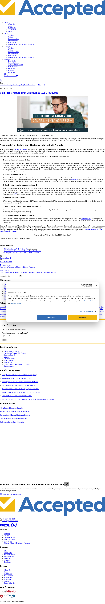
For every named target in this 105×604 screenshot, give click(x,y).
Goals (6, 33)
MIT (15, 194)
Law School (12, 42)
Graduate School (13, 39)
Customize (51, 317)
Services (7, 46)
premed (100, 314)
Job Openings (8, 575)
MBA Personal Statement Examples (11, 408)
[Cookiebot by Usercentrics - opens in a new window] (83, 285)
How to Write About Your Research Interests (16, 378)
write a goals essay (21, 149)
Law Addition (8, 360)
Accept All (82, 317)
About (6, 22)
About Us (11, 24)
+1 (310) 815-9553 (8, 519)
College (10, 37)
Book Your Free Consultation (11, 494)
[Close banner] (96, 285)
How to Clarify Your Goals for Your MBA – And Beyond (22, 251)
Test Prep (11, 35)
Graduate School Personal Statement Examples (15, 415)
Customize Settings (86, 311)
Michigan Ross (3, 314)
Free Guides (12, 61)
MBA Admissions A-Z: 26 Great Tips (16, 249)
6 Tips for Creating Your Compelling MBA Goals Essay (18, 85)
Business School (13, 41)
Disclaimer (7, 581)
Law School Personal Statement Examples (13, 418)
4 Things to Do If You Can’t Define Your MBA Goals (21, 253)
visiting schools (86, 219)
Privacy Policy (9, 577)
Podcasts (11, 70)
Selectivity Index (13, 63)
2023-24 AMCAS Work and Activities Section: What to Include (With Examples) (28, 399)
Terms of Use (8, 579)
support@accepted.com (10, 521)
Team (10, 26)
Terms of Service (9, 583)
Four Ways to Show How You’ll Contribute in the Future (20, 382)
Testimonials (12, 29)
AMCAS (2, 307)
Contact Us (11, 31)
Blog (5, 74)
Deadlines (11, 72)
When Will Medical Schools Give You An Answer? (18, 385)
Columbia (74, 180)
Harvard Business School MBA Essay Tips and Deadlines (20, 389)
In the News (12, 28)
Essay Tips (11, 68)
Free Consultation (10, 76)
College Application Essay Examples (12, 422)
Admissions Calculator (15, 65)
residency (2, 316)
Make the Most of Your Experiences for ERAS (17, 396)
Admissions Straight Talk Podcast (15, 353)
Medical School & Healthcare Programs (21, 44)
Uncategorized (9, 366)
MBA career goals (6, 262)
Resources (7, 59)
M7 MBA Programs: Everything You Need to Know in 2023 (21, 392)
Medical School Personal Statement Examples (15, 411)
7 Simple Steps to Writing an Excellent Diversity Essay (19, 375)
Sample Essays (13, 66)
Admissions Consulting (11, 351)
